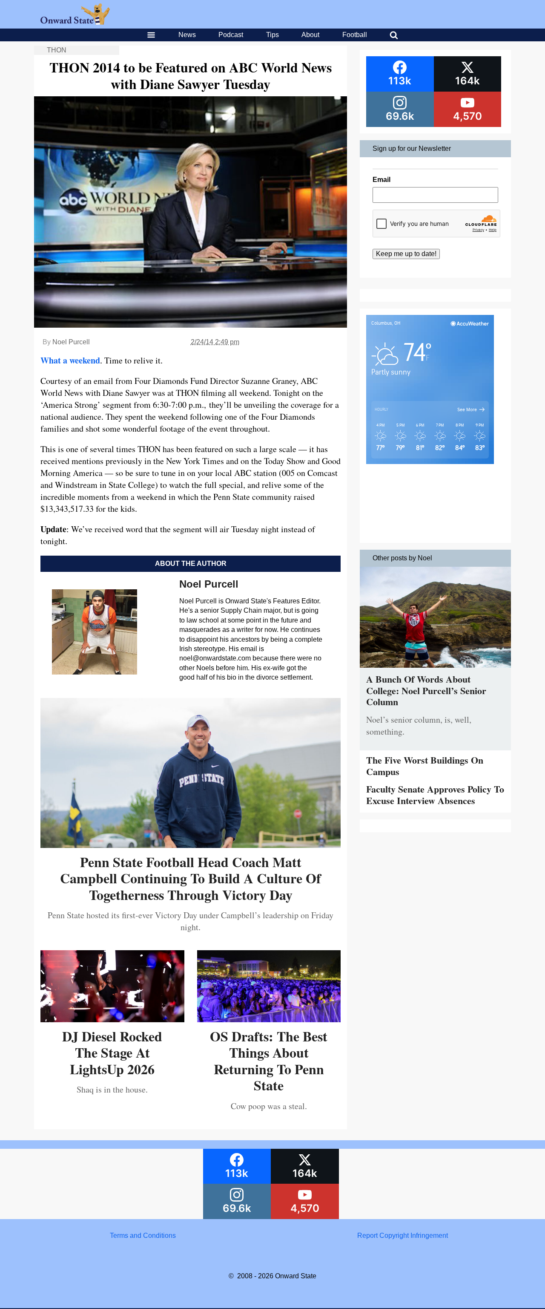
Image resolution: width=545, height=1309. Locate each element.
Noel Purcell (71, 342)
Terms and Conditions (143, 1235)
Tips (272, 34)
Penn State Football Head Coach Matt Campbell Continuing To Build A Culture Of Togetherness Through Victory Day (190, 878)
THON (56, 50)
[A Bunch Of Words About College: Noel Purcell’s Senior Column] (435, 669)
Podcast (230, 34)
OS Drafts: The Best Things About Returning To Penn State (268, 1060)
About (310, 34)
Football (354, 34)
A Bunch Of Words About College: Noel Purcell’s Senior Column (426, 690)
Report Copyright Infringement (402, 1235)
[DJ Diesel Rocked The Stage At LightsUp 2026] (112, 1019)
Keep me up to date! (406, 253)
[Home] (75, 22)
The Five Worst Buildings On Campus (424, 765)
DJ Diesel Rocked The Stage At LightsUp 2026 (112, 1052)
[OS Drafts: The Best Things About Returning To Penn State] (269, 1019)
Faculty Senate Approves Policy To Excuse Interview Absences (435, 794)
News (187, 34)
